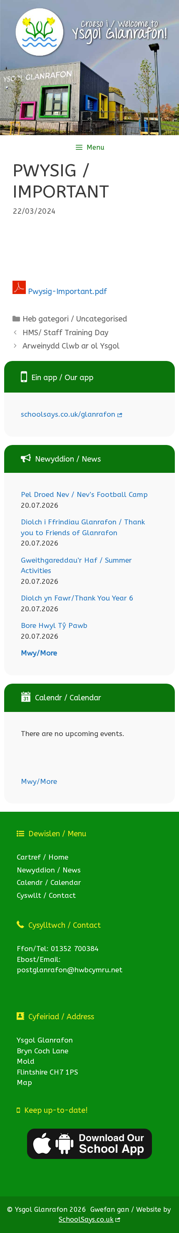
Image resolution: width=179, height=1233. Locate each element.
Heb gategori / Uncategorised (74, 319)
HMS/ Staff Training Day (65, 332)
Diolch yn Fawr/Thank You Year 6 (77, 598)
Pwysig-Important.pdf (67, 291)
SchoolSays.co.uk (86, 1219)
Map (24, 1082)
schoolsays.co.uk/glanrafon (68, 414)
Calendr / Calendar (49, 882)
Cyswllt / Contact (46, 895)
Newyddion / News (49, 870)
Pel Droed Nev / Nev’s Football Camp (84, 494)
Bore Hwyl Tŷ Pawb (54, 625)
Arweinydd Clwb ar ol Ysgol (70, 346)
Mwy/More (39, 653)
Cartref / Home (42, 857)
